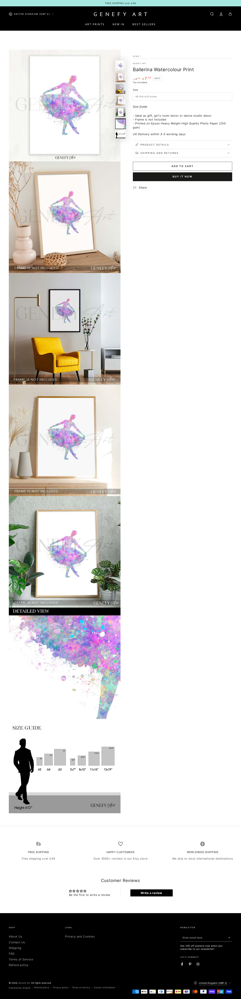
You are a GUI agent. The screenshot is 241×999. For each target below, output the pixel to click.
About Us (15, 936)
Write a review (151, 893)
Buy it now (182, 176)
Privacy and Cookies (80, 936)
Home (136, 56)
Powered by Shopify (20, 987)
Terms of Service (21, 959)
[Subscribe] (230, 937)
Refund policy (19, 965)
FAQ (11, 953)
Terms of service (81, 987)
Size (135, 89)
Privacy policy (60, 987)
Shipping (15, 948)
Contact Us (17, 942)
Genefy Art (139, 63)
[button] (211, 14)
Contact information (104, 987)
